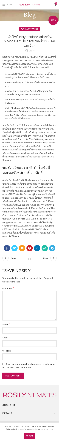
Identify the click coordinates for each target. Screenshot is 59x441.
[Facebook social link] (7, 248)
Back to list (29, 258)
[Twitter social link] (14, 248)
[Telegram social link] (52, 248)
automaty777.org (29, 29)
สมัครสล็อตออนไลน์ (20, 208)
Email (6, 337)
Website (6, 350)
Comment (8, 288)
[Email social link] (22, 248)
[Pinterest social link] (29, 248)
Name (6, 324)
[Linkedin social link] (37, 248)
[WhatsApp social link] (45, 248)
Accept (29, 436)
